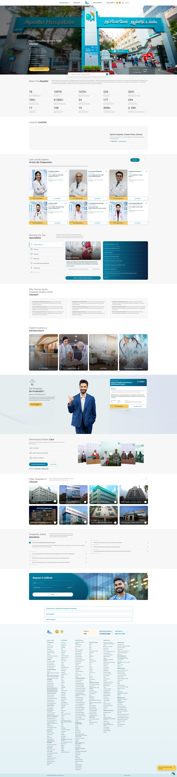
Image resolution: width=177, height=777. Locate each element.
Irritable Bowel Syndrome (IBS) (81, 751)
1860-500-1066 (120, 634)
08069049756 (40, 69)
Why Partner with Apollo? (52, 744)
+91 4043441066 (104, 634)
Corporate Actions (50, 700)
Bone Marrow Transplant (107, 646)
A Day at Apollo (50, 657)
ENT (76, 648)
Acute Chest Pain (120, 644)
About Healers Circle (51, 749)
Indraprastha (63, 710)
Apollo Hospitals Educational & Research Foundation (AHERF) (53, 676)
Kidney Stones (78, 752)
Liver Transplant (106, 698)
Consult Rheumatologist (80, 714)
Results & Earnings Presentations (50, 711)
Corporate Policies (50, 696)
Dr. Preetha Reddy (50, 662)
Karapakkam (63, 659)
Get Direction (123, 141)
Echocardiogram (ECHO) (122, 707)
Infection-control (50, 759)
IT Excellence (49, 756)
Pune (62, 724)
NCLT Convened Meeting (52, 720)
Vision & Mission (50, 646)
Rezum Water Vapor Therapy (122, 686)
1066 (123, 3)
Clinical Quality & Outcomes (52, 753)
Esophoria (119, 654)
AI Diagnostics (120, 691)
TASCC (48, 764)
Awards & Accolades (51, 652)
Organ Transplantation (79, 666)
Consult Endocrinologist (79, 686)
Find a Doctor (91, 698)
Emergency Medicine (79, 649)
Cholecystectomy (106, 690)
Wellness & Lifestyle (121, 721)
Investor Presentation (51, 712)
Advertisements (50, 725)
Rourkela (62, 747)
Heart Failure (77, 745)
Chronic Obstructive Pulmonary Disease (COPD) (81, 736)
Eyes (90, 654)
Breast (90, 647)
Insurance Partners (92, 712)
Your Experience (92, 693)
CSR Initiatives (50, 681)
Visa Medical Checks (93, 722)
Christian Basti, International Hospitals (66, 740)
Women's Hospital (64, 657)
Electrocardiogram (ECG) (122, 709)
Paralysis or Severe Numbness (123, 651)
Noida (62, 712)
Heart (90, 657)
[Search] (120, 3)
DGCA (90, 720)
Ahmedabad (63, 728)
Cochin (62, 664)
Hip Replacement (106, 692)
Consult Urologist (78, 717)
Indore (62, 717)
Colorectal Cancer (106, 653)
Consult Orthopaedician (79, 704)
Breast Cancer (78, 732)
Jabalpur (62, 750)
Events (48, 736)
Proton (62, 662)
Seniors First (91, 686)
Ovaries (90, 667)
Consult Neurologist (79, 699)
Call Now (58, 198)
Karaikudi (63, 685)
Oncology (77, 664)
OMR (62, 649)
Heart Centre (63, 660)
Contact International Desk (38, 464)
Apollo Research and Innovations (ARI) (53, 673)
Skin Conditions (106, 675)
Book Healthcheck (92, 707)
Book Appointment (60, 69)
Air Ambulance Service (93, 715)
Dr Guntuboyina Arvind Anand (96, 203)
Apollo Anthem (50, 647)
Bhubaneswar (63, 743)
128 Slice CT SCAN (121, 688)
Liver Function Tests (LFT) (122, 716)
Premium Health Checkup (94, 719)
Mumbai (62, 718)
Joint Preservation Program (94, 684)
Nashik (62, 726)
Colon (90, 649)
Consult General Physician (80, 690)
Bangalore (63, 665)
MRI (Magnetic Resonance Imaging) (122, 700)
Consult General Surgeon (80, 691)
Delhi (62, 708)
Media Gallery (49, 737)
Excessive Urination (121, 647)
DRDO (62, 689)
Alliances (48, 654)
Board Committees (50, 695)
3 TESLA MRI (119, 680)
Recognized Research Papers (52, 678)
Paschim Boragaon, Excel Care (66, 742)
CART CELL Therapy (107, 688)
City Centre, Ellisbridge (65, 729)
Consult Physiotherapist (79, 707)
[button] (146, 159)
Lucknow (62, 715)
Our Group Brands (50, 651)
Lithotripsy (105, 697)
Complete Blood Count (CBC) (123, 717)
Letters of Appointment (51, 703)
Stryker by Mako (120, 676)
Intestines (91, 659)
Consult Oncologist (79, 700)
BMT (104, 714)
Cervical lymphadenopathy (122, 652)
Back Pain (77, 729)
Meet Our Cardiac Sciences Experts (83, 278)
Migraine (76, 756)
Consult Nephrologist (79, 697)
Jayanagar (63, 672)
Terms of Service (127, 775)
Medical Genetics (78, 661)
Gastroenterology (78, 651)
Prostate (90, 671)
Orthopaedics (77, 668)
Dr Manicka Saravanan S (135, 171)
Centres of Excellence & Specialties (79, 643)
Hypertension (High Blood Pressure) (80, 749)
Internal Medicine (78, 658)
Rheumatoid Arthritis (79, 761)
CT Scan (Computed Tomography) (121, 702)
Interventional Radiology (79, 659)
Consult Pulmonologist (79, 712)
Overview (49, 644)
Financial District (64, 690)
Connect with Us (50, 746)
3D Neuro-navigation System (122, 678)
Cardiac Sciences (78, 644)
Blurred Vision (77, 730)
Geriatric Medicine (78, 656)
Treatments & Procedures (108, 682)
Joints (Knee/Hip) (92, 661)
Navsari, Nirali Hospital (65, 752)
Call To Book (138, 406)
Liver (90, 664)
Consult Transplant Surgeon (80, 715)
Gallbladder (91, 656)
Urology (76, 673)
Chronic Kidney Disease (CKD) (109, 651)
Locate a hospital (92, 705)
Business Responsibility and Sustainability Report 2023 (52, 689)
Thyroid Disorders (78, 764)
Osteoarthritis (106, 668)
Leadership (49, 649)
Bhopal (62, 748)
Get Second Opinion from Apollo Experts (95, 703)
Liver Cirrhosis (106, 667)
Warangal (63, 700)
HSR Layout (63, 670)
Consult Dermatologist (79, 683)
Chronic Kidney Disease (79, 734)
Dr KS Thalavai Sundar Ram (136, 203)
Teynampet (63, 647)
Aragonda (63, 682)
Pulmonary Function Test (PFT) (123, 714)
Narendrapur (63, 736)
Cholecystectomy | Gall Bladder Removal (109, 719)
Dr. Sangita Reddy (50, 667)
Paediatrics (77, 669)
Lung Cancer (77, 754)
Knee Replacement (107, 695)
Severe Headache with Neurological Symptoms (121, 656)
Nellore (62, 680)
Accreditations (50, 754)
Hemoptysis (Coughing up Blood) (123, 646)
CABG (104, 687)
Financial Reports (50, 707)
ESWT (118, 690)
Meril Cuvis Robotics (121, 673)
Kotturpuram (63, 650)
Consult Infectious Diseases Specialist (80, 695)
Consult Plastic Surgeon (79, 709)
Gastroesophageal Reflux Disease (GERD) (80, 743)
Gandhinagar (63, 731)
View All (134, 160)
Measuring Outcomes (51, 761)
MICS (104, 702)
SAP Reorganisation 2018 (52, 727)
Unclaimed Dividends (51, 721)
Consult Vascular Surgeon (80, 719)
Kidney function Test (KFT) (122, 719)
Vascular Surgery (78, 674)
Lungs (90, 666)
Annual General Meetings (52, 698)
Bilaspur (62, 745)
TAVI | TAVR (105, 707)
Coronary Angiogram (121, 706)
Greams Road (63, 644)
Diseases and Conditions (108, 642)
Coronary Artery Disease (79, 738)
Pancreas (91, 669)
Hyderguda (63, 692)
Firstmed (63, 654)
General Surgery (78, 653)
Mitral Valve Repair (106, 703)
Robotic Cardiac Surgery (108, 705)
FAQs (90, 695)
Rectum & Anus (92, 672)
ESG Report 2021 (50, 686)
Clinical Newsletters (121, 724)
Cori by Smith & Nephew (122, 675)
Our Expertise (91, 690)
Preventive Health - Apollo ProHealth (94, 688)
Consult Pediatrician (79, 705)
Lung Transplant (106, 700)
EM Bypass (63, 734)
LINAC (118, 681)
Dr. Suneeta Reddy (50, 664)
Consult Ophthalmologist (80, 702)
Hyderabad (63, 687)
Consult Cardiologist (79, 680)
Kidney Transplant (106, 693)
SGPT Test (119, 712)
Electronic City (64, 669)
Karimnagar (63, 695)
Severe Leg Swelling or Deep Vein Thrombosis (122, 659)
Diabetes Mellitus (106, 656)
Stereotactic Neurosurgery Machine (122, 694)
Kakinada (62, 707)
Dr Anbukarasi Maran (53, 171)
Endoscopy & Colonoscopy (122, 711)
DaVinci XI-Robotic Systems (122, 670)
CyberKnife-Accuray (121, 671)
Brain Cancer (105, 648)
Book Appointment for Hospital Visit (95, 701)
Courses (48, 671)
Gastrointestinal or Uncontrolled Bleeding (123, 663)
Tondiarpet (63, 652)
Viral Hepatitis (78, 769)
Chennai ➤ (63, 642)
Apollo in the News (50, 732)
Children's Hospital (64, 655)
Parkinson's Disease (79, 759)
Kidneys (90, 662)
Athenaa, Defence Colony (66, 713)
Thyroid (90, 677)
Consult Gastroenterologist (80, 688)
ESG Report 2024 (50, 683)
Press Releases (50, 734)
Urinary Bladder (92, 679)
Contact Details (50, 729)
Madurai (62, 677)
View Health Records (93, 710)
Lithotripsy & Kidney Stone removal (108, 725)
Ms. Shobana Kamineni (51, 666)
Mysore (62, 675)
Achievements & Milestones (52, 656)
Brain (90, 646)
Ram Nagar (63, 705)
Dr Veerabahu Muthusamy (95, 171)
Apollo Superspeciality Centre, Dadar (67, 722)
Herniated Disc (78, 747)
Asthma (76, 727)
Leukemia (105, 665)
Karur (62, 679)
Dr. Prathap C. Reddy (51, 661)
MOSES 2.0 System (121, 685)
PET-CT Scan (119, 704)
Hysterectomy (106, 721)
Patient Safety (49, 763)
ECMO (118, 683)
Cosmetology (77, 646)
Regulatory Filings (50, 714)
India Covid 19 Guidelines (52, 758)
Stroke (76, 762)
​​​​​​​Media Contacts (50, 739)
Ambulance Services (93, 713)
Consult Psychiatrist (79, 710)
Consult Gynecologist (79, 693)
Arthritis (76, 725)
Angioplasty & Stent (107, 683)
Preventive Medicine (79, 671)
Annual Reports (50, 708)
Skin (90, 674)
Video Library (119, 726)
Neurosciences (78, 663)
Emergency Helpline (93, 708)
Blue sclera (119, 660)
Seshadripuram (64, 674)
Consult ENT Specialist (79, 685)
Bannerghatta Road (64, 667)
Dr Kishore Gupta (52, 203)
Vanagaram (63, 645)
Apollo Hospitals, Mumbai (66, 720)
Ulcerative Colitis (78, 767)
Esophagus (91, 652)
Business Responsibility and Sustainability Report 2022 (52, 691)
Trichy (62, 684)
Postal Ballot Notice (50, 701)
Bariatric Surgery (106, 685)
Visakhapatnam (64, 702)
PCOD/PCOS (77, 757)
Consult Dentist (78, 681)
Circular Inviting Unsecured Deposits (52, 724)
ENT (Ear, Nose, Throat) (93, 651)
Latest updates (50, 751)
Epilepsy (76, 741)
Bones (90, 644)
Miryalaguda (63, 697)
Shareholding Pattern (51, 718)
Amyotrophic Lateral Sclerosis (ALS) (109, 644)
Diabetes (77, 739)
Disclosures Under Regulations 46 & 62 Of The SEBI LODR (53, 716)
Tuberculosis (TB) (78, 766)
